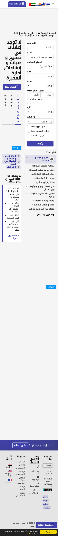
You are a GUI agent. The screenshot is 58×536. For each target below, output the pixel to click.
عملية (30, 81)
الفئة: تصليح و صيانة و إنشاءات (10, 156)
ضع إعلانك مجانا (15, 3)
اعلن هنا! (51, 286)
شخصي (11, 100)
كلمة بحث (31, 43)
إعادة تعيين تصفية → (13, 237)
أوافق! (48, 532)
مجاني (32, 103)
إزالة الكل (11, 167)
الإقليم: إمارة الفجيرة (10, 162)
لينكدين (33, 493)
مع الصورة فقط (38, 126)
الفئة (29, 53)
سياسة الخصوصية (20, 472)
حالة (29, 72)
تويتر (34, 489)
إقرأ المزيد (29, 533)
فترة (29, 107)
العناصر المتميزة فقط (40, 131)
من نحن (22, 461)
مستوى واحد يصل (45, 215)
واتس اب (35, 472)
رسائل (45, 496)
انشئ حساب (20, 445)
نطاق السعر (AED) (35, 91)
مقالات (45, 504)
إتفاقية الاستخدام (20, 466)
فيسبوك (35, 479)
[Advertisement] (38, 237)
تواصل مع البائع (36, 99)
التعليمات (46, 507)
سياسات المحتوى (21, 487)
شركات (45, 500)
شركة (5, 100)
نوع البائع (31, 117)
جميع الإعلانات (18, 108)
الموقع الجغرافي (34, 62)
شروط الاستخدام (20, 494)
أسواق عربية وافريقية (21, 480)
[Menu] (53, 4)
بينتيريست (34, 485)
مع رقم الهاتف (37, 135)
